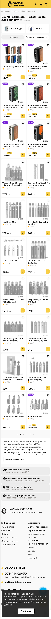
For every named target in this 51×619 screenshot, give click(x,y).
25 (10, 224)
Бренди (31, 551)
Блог (30, 554)
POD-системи (8, 527)
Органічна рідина (9, 541)
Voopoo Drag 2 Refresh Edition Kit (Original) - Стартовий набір (12, 185)
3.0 (5, 69)
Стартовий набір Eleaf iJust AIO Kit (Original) (38, 340)
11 (10, 343)
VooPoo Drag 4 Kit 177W (13, 416)
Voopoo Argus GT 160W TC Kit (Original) (13, 301)
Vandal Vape (35, 444)
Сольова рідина (8, 537)
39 (10, 419)
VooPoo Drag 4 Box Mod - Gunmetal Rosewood (38, 106)
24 (35, 419)
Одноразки (6, 530)
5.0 (5, 188)
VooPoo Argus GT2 (36, 416)
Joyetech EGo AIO (10, 261)
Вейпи (39, 28)
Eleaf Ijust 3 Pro (9, 222)
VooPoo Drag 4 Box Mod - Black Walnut (38, 67)
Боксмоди (16, 28)
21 (35, 304)
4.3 (5, 263)
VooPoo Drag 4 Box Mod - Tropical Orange (38, 145)
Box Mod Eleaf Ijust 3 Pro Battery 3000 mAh (39, 184)
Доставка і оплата (36, 534)
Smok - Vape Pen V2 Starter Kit (36, 262)
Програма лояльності (38, 544)
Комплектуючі (8, 544)
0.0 (6, 304)
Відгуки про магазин (38, 527)
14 (35, 382)
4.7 (6, 224)
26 (10, 188)
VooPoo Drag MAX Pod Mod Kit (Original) (12, 340)
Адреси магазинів (36, 530)
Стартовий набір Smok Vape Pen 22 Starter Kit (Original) (12, 379)
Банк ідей (32, 558)
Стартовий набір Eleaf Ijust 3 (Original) (38, 378)
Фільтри (14, 37)
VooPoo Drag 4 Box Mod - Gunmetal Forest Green (13, 106)
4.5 (5, 419)
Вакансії (31, 547)
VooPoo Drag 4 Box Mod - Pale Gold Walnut (13, 145)
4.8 (31, 382)
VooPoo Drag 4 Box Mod (13, 66)
